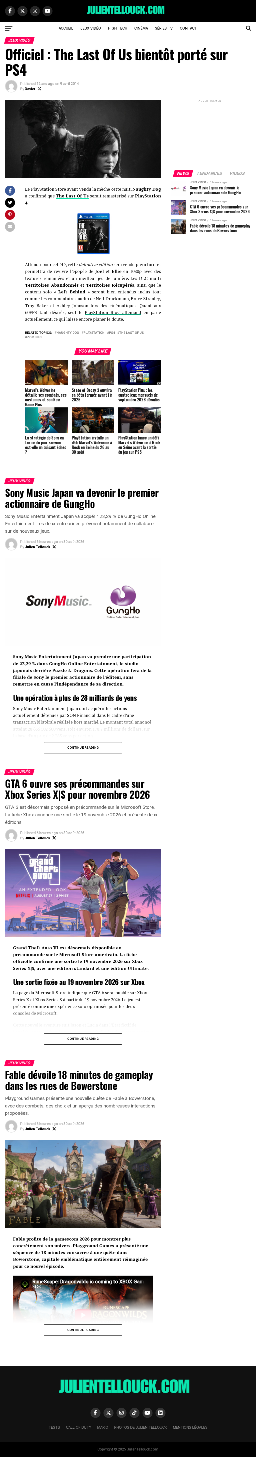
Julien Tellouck (37, 547)
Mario (102, 1427)
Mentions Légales (190, 1427)
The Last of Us (131, 332)
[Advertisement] (211, 134)
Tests (54, 1427)
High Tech (117, 28)
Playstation (94, 332)
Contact (188, 28)
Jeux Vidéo (90, 28)
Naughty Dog (67, 332)
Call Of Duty (78, 1427)
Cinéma (141, 28)
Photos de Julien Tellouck (140, 1427)
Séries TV (164, 28)
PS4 (112, 332)
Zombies (34, 337)
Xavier (30, 89)
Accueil (66, 28)
